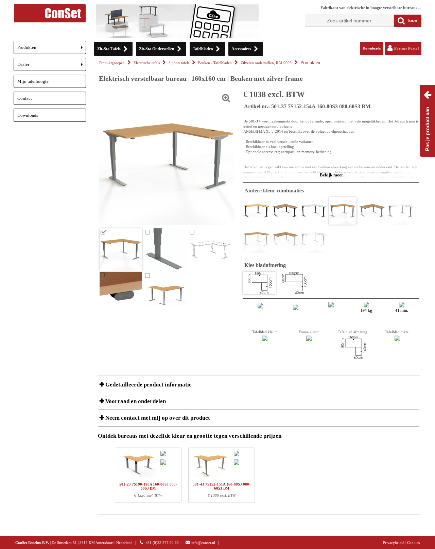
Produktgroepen (112, 63)
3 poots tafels (179, 63)
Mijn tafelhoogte (33, 81)
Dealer (51, 66)
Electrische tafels (147, 63)
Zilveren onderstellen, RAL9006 (266, 63)
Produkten (51, 49)
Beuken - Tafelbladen (215, 63)
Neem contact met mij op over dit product (157, 418)
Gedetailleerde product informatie (148, 384)
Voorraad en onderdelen (135, 401)
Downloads (27, 115)
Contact (24, 98)
